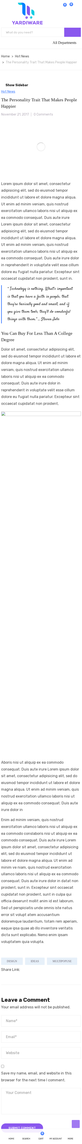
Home (5, 56)
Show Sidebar (16, 85)
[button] (71, 7)
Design (12, 961)
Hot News (22, 56)
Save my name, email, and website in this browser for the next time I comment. (36, 1076)
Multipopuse (62, 961)
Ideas (35, 961)
